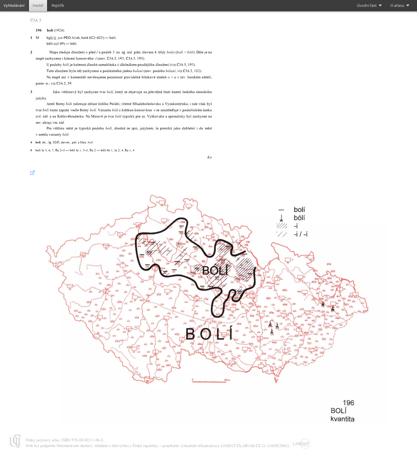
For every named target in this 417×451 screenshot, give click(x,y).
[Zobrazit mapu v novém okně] (32, 173)
